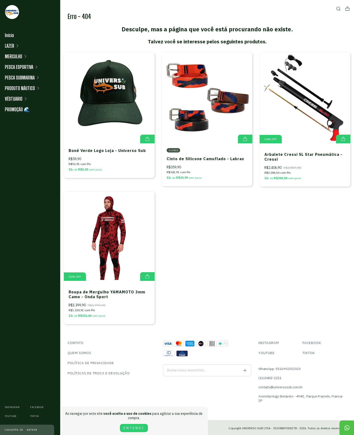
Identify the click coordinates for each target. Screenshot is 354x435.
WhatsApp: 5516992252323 (279, 369)
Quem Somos (79, 353)
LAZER (9, 46)
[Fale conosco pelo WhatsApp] (347, 428)
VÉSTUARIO (13, 99)
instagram (12, 407)
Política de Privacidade (91, 363)
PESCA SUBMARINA (20, 77)
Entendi (134, 428)
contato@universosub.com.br (280, 387)
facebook (37, 407)
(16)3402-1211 (270, 378)
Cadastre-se (14, 429)
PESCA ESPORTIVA (19, 67)
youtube (11, 416)
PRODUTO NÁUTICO (20, 88)
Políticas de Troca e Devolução (99, 373)
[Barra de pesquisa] (338, 9)
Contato (76, 343)
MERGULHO (13, 56)
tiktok (34, 416)
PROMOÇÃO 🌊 (17, 109)
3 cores (173, 150)
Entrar (32, 429)
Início (9, 35)
